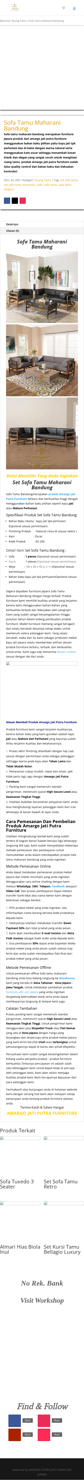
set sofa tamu (69, 180)
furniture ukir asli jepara (22, 992)
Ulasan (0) (12, 231)
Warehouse (66, 978)
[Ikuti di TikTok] (44, 1435)
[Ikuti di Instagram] (23, 201)
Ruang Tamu (19, 20)
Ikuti (27, 1420)
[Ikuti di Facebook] (7, 201)
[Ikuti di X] (15, 201)
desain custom (66, 652)
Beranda (5, 20)
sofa (39, 185)
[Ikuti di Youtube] (14, 1435)
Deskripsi (12, 224)
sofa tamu (50, 185)
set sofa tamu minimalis (19, 185)
